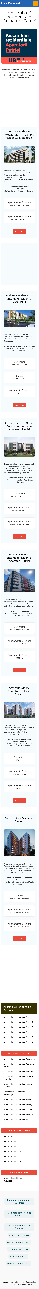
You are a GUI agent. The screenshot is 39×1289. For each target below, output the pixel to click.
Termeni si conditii (17, 1282)
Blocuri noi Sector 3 (12, 1146)
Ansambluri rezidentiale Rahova (18, 1114)
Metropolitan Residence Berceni (19, 820)
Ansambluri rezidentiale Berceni (18, 1071)
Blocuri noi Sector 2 (12, 1141)
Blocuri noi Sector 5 (12, 1156)
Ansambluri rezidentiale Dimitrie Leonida (18, 1077)
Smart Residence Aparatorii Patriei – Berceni (19, 691)
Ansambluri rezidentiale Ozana (18, 1109)
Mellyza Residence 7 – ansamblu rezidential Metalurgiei (19, 298)
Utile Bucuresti (11, 3)
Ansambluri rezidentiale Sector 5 (18, 1037)
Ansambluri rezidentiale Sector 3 (18, 1027)
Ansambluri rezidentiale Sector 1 (18, 1017)
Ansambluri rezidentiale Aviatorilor (20, 1059)
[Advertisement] (19, 100)
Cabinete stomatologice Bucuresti (19, 1201)
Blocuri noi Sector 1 (12, 1136)
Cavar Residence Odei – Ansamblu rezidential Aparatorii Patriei (19, 426)
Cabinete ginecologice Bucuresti (19, 1214)
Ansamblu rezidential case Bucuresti (16, 1179)
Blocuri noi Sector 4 (12, 1151)
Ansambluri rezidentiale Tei (16, 1119)
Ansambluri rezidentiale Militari (18, 1099)
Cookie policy (31, 1282)
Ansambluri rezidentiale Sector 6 (18, 1042)
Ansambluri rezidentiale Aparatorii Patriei (19, 1065)
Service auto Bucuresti (18, 1263)
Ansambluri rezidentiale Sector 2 (18, 1022)
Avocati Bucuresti (19, 1256)
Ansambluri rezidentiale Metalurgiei (14, 1093)
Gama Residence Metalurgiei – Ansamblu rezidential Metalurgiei (19, 134)
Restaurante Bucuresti (18, 1242)
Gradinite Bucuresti (19, 1235)
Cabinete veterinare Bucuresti (19, 1227)
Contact (6, 1282)
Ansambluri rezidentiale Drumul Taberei (18, 1085)
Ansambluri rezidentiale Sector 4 (18, 1032)
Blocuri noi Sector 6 (12, 1161)
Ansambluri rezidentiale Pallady (18, 1104)
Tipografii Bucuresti (18, 1249)
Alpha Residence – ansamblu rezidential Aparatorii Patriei (19, 557)
